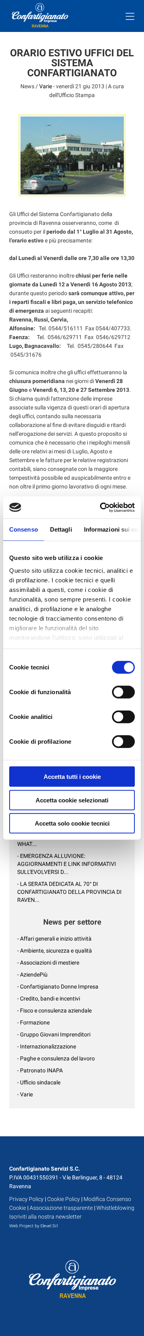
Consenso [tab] (23, 529)
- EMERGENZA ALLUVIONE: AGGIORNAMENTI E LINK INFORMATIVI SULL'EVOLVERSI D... (66, 864)
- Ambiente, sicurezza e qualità (54, 950)
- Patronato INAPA (40, 1070)
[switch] (123, 692)
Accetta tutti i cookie (72, 776)
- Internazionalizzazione (46, 1046)
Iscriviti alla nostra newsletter (45, 1216)
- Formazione (33, 1022)
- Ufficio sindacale (38, 1082)
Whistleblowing (115, 1208)
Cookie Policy (63, 1199)
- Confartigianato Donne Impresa (57, 986)
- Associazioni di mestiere (48, 962)
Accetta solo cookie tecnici (72, 823)
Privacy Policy (26, 1199)
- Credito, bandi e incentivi (48, 998)
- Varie (25, 1094)
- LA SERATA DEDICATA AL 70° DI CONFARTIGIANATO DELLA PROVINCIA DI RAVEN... (69, 892)
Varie (45, 86)
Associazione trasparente (61, 1208)
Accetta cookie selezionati (72, 799)
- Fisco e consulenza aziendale (54, 1010)
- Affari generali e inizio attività (54, 938)
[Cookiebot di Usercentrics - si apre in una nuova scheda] (101, 507)
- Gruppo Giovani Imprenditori (53, 1034)
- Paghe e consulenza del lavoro (56, 1058)
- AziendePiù (32, 974)
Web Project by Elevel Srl (33, 1226)
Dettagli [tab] (61, 529)
